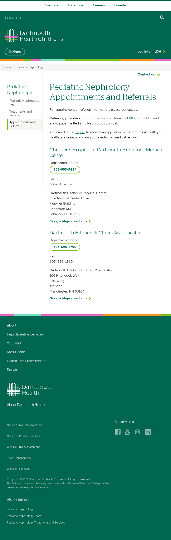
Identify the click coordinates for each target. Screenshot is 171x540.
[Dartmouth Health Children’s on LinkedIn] (148, 431)
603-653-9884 (65, 169)
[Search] (162, 18)
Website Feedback (18, 469)
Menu (16, 52)
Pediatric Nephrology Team (24, 102)
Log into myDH (149, 51)
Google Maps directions (68, 221)
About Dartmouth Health (26, 405)
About (11, 325)
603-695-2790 (64, 247)
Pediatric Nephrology (30, 67)
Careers (99, 5)
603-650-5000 (140, 118)
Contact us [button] (146, 74)
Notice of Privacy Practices (23, 436)
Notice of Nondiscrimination (24, 425)
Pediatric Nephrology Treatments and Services (36, 522)
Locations (75, 5)
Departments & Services (25, 334)
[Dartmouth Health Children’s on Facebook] (118, 431)
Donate (120, 5)
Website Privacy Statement (23, 447)
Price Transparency (19, 458)
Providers (51, 5)
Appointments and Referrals (22, 124)
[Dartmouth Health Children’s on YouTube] (128, 431)
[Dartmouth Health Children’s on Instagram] (138, 431)
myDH (80, 132)
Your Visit (14, 343)
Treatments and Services (20, 113)
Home (7, 67)
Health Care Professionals (26, 361)
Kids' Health (16, 352)
